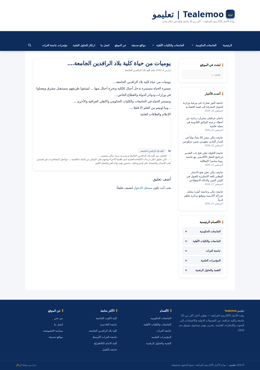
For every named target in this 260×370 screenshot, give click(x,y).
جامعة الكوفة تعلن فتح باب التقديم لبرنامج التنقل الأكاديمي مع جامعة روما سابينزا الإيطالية (204, 157)
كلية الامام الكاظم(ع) (105, 343)
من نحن (58, 318)
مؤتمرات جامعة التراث (55, 45)
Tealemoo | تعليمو (188, 14)
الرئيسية (227, 45)
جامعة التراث (203, 250)
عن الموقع (120, 45)
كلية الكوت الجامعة (106, 318)
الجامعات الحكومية (206, 45)
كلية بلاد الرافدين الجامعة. (152, 151)
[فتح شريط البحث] (29, 45)
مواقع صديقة (139, 45)
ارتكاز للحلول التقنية (84, 45)
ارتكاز (19, 365)
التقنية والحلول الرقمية (203, 270)
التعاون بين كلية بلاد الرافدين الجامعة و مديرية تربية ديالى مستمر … (132, 155)
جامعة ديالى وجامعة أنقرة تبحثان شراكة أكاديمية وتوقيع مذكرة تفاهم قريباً (203, 195)
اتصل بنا (104, 45)
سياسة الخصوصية (53, 330)
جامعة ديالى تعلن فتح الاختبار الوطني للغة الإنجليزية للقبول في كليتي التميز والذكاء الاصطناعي (205, 176)
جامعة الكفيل (109, 349)
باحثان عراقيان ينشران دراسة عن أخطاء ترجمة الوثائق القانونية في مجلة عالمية (204, 122)
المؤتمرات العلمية (203, 260)
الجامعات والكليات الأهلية (170, 45)
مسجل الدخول (143, 188)
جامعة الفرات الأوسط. (104, 337)
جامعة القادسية (108, 324)
